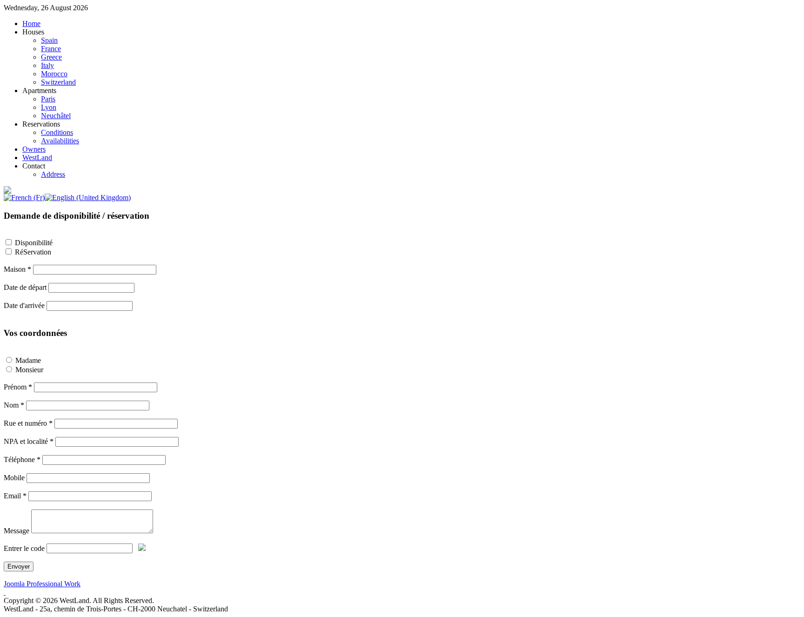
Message (16, 531)
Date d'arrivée (24, 305)
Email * (15, 496)
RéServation (33, 252)
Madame (28, 360)
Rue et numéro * (28, 423)
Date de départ (25, 287)
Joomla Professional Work (42, 584)
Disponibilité (34, 243)
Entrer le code (24, 548)
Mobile (14, 478)
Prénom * (18, 387)
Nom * (14, 405)
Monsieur (29, 370)
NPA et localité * (29, 441)
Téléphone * (22, 459)
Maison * (17, 269)
